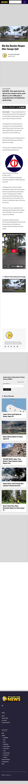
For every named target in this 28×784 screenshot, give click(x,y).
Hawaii (3, 735)
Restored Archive (6, 759)
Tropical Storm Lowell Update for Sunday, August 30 (12, 415)
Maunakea (5, 744)
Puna (4, 750)
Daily (3, 733)
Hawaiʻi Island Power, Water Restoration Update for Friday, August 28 (13, 508)
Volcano (5, 757)
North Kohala (6, 746)
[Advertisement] (14, 15)
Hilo (4, 739)
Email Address (6, 383)
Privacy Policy (5, 718)
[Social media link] (5, 346)
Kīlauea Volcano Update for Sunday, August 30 (13, 438)
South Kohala (6, 753)
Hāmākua (5, 737)
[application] (14, 107)
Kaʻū (4, 742)
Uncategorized (5, 761)
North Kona (6, 748)
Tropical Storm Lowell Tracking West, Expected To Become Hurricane (13, 484)
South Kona (6, 755)
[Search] (24, 2)
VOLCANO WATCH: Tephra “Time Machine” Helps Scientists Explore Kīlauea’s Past (12, 461)
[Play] (4, 107)
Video (3, 764)
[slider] (23, 107)
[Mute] (20, 107)
